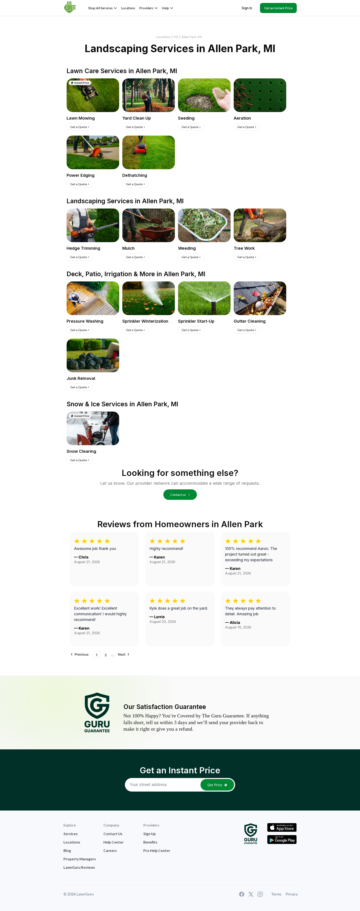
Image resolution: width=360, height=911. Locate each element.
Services (70, 834)
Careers (110, 850)
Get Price (214, 785)
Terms (276, 894)
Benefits (150, 842)
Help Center (113, 842)
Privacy (292, 894)
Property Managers (79, 859)
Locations (163, 37)
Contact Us (112, 834)
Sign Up (149, 834)
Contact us (178, 494)
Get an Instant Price (278, 8)
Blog (67, 850)
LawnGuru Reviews (79, 867)
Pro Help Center (156, 850)
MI (176, 37)
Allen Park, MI (191, 37)
